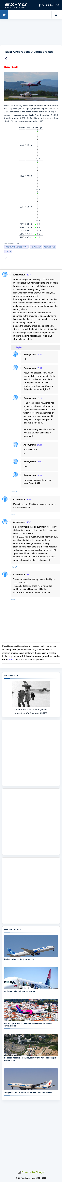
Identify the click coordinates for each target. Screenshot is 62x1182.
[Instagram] (47, 5)
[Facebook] (40, 5)
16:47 (29, 575)
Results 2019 (49, 247)
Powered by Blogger (33, 1172)
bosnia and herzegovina (16, 247)
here (11, 659)
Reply (14, 492)
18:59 (39, 475)
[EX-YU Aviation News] (15, 5)
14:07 (39, 355)
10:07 (29, 522)
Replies (18, 347)
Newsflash (36, 247)
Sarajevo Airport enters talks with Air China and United (28, 1092)
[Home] (4, 14)
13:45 (29, 275)
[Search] (58, 5)
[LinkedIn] (51, 5)
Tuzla (8, 251)
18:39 (39, 445)
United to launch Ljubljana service (19, 959)
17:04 (39, 368)
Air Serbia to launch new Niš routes (19, 991)
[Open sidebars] (55, 14)
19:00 (29, 500)
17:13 (39, 398)
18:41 (39, 462)
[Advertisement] (31, 32)
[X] (43, 5)
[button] (6, 59)
